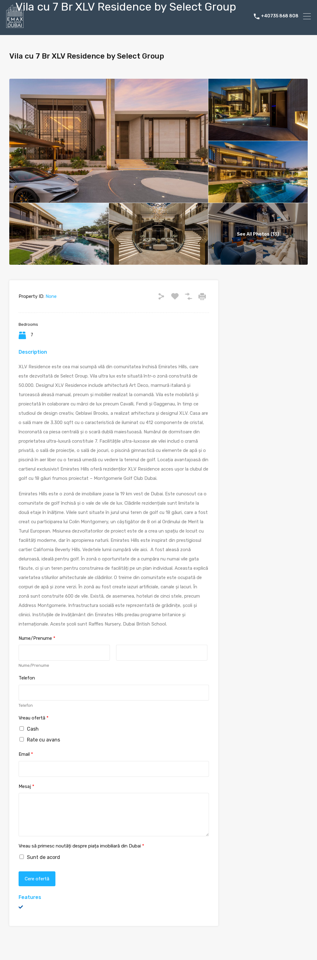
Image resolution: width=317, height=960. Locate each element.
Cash (33, 729)
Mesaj (26, 786)
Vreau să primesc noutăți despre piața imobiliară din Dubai (81, 846)
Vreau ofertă (34, 718)
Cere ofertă (37, 879)
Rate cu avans (43, 740)
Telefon (27, 678)
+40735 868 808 (279, 16)
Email (26, 754)
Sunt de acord (43, 857)
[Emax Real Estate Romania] (15, 25)
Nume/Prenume (37, 638)
